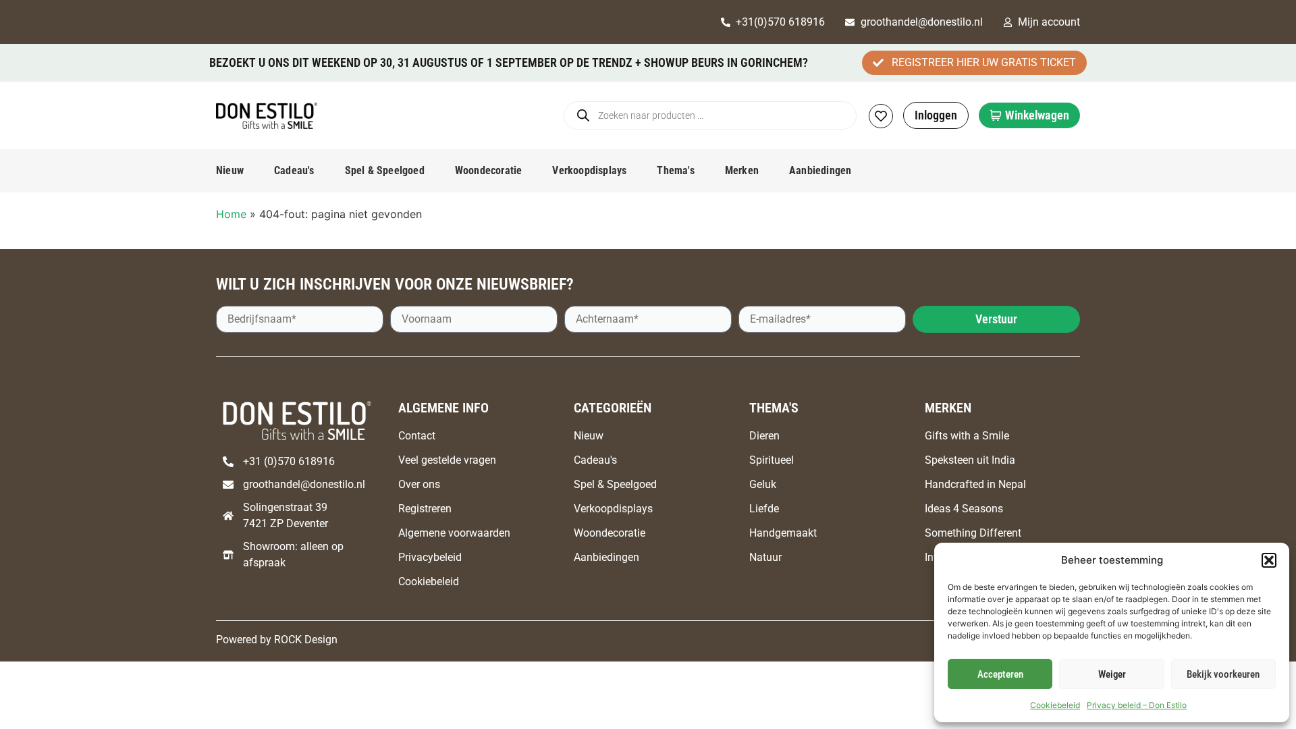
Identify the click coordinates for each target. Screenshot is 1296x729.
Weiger (1112, 674)
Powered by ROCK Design (277, 639)
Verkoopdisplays (589, 170)
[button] (1269, 560)
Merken (742, 170)
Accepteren (1000, 674)
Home (231, 214)
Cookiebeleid (1055, 705)
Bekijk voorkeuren (1223, 674)
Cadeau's (294, 170)
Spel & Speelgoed (385, 170)
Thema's (675, 170)
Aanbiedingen (820, 170)
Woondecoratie (488, 170)
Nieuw (230, 170)
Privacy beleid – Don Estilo (1137, 705)
